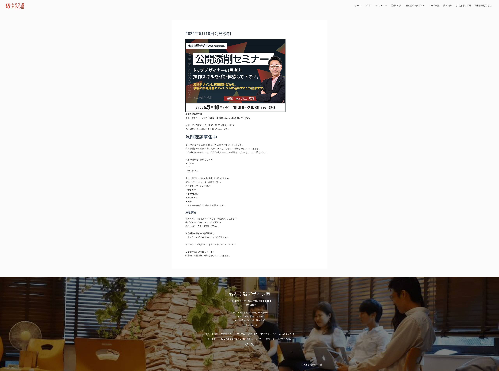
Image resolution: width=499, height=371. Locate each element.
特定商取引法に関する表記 (278, 339)
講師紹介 (447, 5)
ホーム (358, 5)
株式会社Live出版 (249, 325)
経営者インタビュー (415, 5)
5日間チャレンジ (268, 334)
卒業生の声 (226, 334)
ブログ (368, 5)
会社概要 (211, 339)
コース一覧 (434, 5)
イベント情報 (211, 334)
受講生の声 (396, 5)
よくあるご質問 (463, 5)
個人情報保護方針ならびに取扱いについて (241, 339)
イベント (380, 5)
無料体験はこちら (483, 5)
